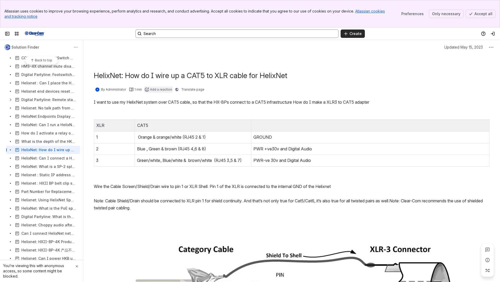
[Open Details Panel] (487, 260)
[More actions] (76, 47)
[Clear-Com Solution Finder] (34, 34)
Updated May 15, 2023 (463, 47)
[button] (129, 124)
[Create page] (487, 270)
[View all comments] (487, 249)
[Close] (77, 266)
